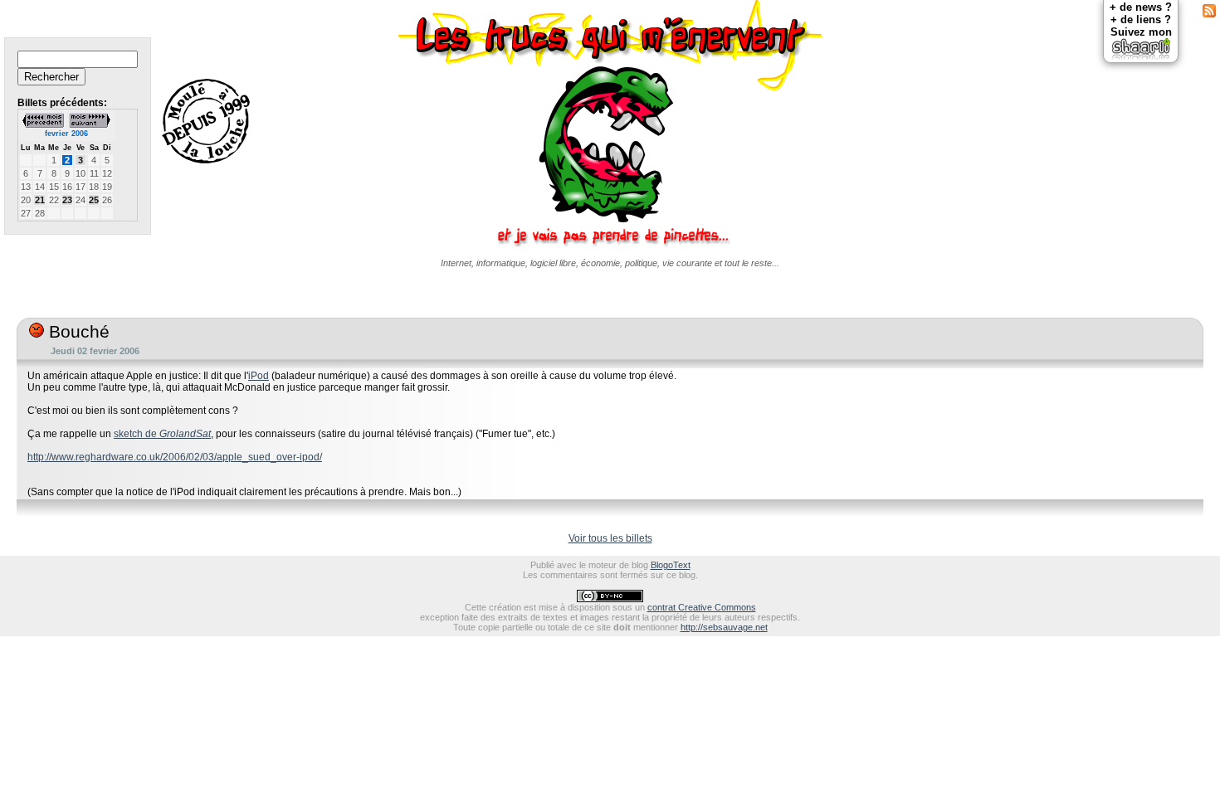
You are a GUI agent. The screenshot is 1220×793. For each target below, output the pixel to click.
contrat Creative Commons (701, 607)
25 (94, 200)
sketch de (162, 434)
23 (67, 200)
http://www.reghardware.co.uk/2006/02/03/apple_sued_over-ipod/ (174, 457)
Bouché (77, 332)
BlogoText (671, 565)
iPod (258, 376)
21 (40, 200)
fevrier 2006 (66, 133)
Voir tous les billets (610, 538)
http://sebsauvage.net (724, 627)
